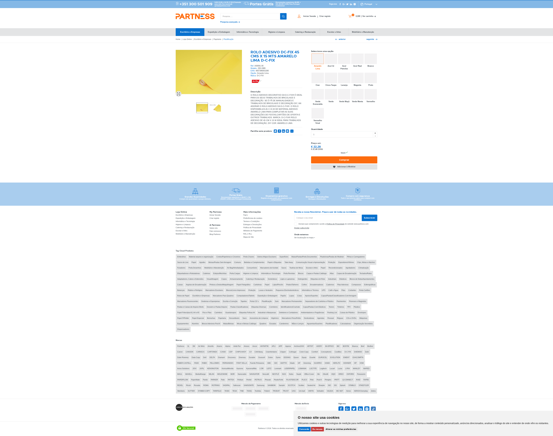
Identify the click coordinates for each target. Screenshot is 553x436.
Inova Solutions (183, 369)
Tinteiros (340, 307)
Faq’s (245, 215)
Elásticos (342, 279)
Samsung (260, 385)
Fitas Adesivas (343, 285)
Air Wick (201, 346)
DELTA (212, 357)
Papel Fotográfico (243, 285)
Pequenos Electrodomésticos (287, 290)
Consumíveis (252, 268)
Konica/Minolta (227, 369)
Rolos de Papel (183, 296)
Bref (362, 346)
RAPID (366, 380)
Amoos (246, 346)
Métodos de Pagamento (252, 231)
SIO (329, 385)
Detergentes (302, 279)
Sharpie (322, 385)
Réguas (340, 318)
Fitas (343, 290)
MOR (233, 374)
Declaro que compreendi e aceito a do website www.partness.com (334, 224)
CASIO (223, 352)
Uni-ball (302, 391)
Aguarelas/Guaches (314, 324)
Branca (355, 346)
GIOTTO (283, 363)
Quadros (263, 324)
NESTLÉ (275, 374)
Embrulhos (181, 257)
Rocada (197, 385)
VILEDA (330, 391)
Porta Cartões (364, 290)
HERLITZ (336, 363)
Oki (318, 374)
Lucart (332, 369)
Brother (370, 346)
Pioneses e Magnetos (357, 301)
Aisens (219, 346)
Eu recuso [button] (317, 429)
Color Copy (304, 352)
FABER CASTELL (184, 363)
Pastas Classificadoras (239, 307)
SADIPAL (226, 385)
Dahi (367, 352)
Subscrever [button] (369, 217)
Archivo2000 (299, 346)
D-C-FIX (348, 352)
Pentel (248, 380)
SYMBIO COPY (204, 391)
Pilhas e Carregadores (356, 257)
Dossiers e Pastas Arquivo (217, 307)
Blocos (300, 273)
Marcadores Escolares (214, 290)
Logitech (323, 369)
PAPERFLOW (182, 380)
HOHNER (347, 363)
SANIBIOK (272, 385)
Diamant (221, 357)
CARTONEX (212, 352)
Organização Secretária (363, 324)
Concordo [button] (304, 429)
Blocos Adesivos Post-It (211, 324)
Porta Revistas (289, 273)
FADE (196, 363)
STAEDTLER (364, 385)
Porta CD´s (254, 301)
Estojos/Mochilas (220, 273)
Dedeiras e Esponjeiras (210, 301)
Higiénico (275, 318)
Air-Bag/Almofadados (235, 268)
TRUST (286, 391)
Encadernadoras (316, 285)
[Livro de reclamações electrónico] (184, 407)
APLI (273, 346)
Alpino (227, 346)
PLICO (304, 380)
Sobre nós (214, 228)
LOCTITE (313, 369)
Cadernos (330, 285)
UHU (294, 391)
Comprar (344, 159)
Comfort (315, 352)
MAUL (179, 374)
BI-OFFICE (329, 346)
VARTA (311, 391)
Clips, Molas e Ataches (366, 262)
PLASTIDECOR (292, 380)
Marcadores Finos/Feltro (291, 318)
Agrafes (202, 262)
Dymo (278, 357)
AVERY (319, 346)
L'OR (262, 369)
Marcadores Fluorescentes (187, 301)
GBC (269, 363)
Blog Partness (215, 234)
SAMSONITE (249, 385)
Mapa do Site (248, 237)
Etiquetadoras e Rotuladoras (188, 273)
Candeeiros (284, 324)
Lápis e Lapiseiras (287, 279)
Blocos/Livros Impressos (235, 290)
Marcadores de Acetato (269, 268)
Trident (267, 391)
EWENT (346, 357)
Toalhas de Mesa (296, 268)
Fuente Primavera (257, 363)
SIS (335, 385)
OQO (333, 374)
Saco (245, 318)
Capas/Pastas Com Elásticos (314, 307)
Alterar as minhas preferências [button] (341, 429)
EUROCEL (323, 357)
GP (299, 363)
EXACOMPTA (358, 357)
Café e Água (333, 290)
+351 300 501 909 (195, 4)
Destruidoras (309, 318)
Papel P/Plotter (183, 318)
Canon (180, 352)
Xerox (348, 391)
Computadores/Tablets (245, 296)
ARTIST (310, 346)
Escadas (272, 324)
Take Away (289, 262)
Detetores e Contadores (288, 313)
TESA (234, 391)
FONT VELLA (241, 363)
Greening (307, 363)
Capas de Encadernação (346, 273)
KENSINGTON (213, 369)
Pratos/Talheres (292, 285)
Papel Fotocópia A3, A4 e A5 (188, 313)
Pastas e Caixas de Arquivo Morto (190, 307)
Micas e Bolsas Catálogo (246, 324)
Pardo (205, 380)
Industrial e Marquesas (267, 313)
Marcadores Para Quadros (223, 296)
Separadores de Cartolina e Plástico (319, 301)
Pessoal (330, 318)
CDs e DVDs (351, 318)
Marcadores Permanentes (292, 301)
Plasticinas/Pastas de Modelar (332, 257)
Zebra (373, 391)
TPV (349, 307)
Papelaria (217, 39)
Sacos (283, 268)
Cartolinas (258, 285)
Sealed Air (311, 385)
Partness (180, 346)
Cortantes (352, 290)
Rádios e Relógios (195, 290)
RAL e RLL (247, 234)
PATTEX (231, 380)
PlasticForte (278, 380)
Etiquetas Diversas (258, 307)
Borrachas (211, 318)
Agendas (320, 318)
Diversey (242, 357)
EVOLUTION (335, 357)
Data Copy (196, 357)
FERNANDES (227, 363)
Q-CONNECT (347, 380)
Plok (312, 380)
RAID (358, 380)
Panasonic (361, 374)
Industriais (332, 279)
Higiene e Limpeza (183, 225)
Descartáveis (234, 318)
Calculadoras (345, 324)
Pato (223, 380)
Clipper (283, 352)
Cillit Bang (259, 352)
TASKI (227, 391)
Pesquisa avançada (229, 22)
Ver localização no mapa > (304, 238)
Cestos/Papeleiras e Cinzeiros (228, 257)
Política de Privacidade (252, 228)
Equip (304, 357)
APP (280, 346)
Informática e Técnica (310, 290)
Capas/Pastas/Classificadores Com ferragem (338, 296)
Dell (204, 357)
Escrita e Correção (230, 301)
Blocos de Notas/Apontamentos (362, 279)
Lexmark (277, 369)
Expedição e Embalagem (185, 218)
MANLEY (356, 369)
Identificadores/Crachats (290, 307)
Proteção (331, 262)
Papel (194, 262)
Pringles (328, 380)
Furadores (181, 268)
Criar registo (214, 218)
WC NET (339, 391)
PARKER (214, 380)
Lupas (291, 296)
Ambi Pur (237, 346)
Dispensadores (183, 329)
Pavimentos (341, 301)
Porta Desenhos (195, 268)
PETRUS (258, 380)
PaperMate (195, 380)
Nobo (291, 374)
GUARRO (318, 363)
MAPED (366, 369)
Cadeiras (206, 273)
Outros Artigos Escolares (266, 257)
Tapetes (244, 301)
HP (355, 363)
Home (178, 39)
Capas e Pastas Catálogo (317, 273)
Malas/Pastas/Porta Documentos (304, 257)
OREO (340, 374)
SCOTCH (291, 385)
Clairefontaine (271, 352)
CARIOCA (200, 352)
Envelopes (362, 313)
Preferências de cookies (252, 218)
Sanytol (282, 385)
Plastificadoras (331, 324)
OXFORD (350, 374)
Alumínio (195, 324)
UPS (323, 290)
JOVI (194, 369)
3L (188, 346)
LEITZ (269, 369)
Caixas (180, 285)
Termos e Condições (251, 221)
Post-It (319, 380)
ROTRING (216, 385)
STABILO (352, 385)
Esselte (312, 357)
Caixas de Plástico (347, 313)
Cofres (304, 285)
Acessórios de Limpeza (259, 318)
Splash (342, 385)
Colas (299, 296)
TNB (242, 391)
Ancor (254, 346)
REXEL (180, 385)
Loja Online (187, 39)
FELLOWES (214, 363)
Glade (292, 363)
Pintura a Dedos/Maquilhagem (221, 285)
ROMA (206, 385)
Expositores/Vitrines (346, 262)
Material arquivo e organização (201, 257)
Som (277, 301)
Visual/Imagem (212, 279)
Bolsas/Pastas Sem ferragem (220, 262)
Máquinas (363, 318)
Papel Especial (198, 318)
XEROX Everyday (361, 391)
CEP (230, 352)
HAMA (327, 363)
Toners (331, 307)
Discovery (232, 357)
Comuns (237, 262)
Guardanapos (230, 313)
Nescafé (266, 374)
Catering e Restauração (185, 228)
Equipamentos (183, 324)
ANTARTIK (264, 346)
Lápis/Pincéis (278, 285)
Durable (252, 357)
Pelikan (240, 380)
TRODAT (276, 391)
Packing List (332, 313)
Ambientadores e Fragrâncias (312, 313)
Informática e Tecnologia (185, 221)
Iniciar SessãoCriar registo (317, 16)
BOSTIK (346, 346)
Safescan (236, 385)
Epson (296, 357)
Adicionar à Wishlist (346, 167)
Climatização (363, 268)
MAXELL (188, 374)
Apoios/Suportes (311, 296)
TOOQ (249, 391)
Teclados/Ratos (366, 273)
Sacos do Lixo (182, 262)
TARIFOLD (217, 391)
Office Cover (309, 374)
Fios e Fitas (206, 313)
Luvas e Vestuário (266, 290)
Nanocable (242, 374)
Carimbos (218, 313)
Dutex (270, 357)
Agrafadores (350, 268)
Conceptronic (326, 352)
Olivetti (325, 374)
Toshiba (258, 391)
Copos (224, 279)
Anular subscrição (301, 228)
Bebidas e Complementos (254, 262)
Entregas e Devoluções (252, 225)
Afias (332, 273)
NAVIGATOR (254, 374)
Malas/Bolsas (228, 324)
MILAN (211, 374)
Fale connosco (215, 231)
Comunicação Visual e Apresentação (310, 262)
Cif (250, 352)
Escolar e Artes (181, 231)
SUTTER (191, 391)
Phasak (268, 380)
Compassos (356, 285)
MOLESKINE (222, 374)
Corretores (273, 307)
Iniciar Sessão (215, 215)
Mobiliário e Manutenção (185, 234)
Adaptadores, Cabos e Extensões (190, 279)
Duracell (261, 357)
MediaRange (200, 374)
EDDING (287, 357)
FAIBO (204, 363)
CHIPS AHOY (241, 352)
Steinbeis (181, 391)
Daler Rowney (183, 357)
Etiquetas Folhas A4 (247, 313)
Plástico (357, 307)
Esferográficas (369, 285)
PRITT (336, 380)
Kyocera (240, 369)
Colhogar (292, 352)
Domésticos (272, 279)
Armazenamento (236, 279)
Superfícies (284, 257)
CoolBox (338, 352)
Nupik (299, 374)
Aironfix (211, 346)
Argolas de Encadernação (196, 285)
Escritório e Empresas (202, 39)
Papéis (283, 296)
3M (194, 346)
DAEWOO (358, 352)
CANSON (189, 352)
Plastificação (228, 39)
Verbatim (320, 391)
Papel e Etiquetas (274, 262)
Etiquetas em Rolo (318, 279)
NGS (284, 374)
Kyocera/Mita (251, 369)
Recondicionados (335, 268)
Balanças (181, 290)
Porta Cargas (235, 273)
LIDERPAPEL (289, 369)
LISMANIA (302, 369)
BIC (338, 346)
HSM (362, 363)
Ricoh (188, 385)
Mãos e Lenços (298, 324)
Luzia (340, 369)
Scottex (301, 385)
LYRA (347, 369)
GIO (275, 363)
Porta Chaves (248, 257)
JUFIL (201, 369)
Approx (288, 346)
